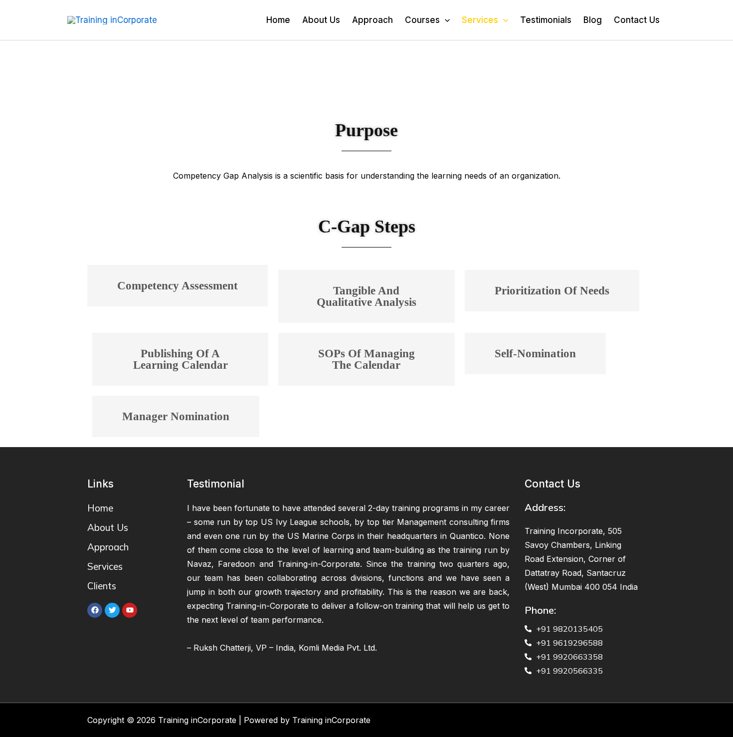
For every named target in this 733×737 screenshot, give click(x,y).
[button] (177, 285)
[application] (445, 20)
